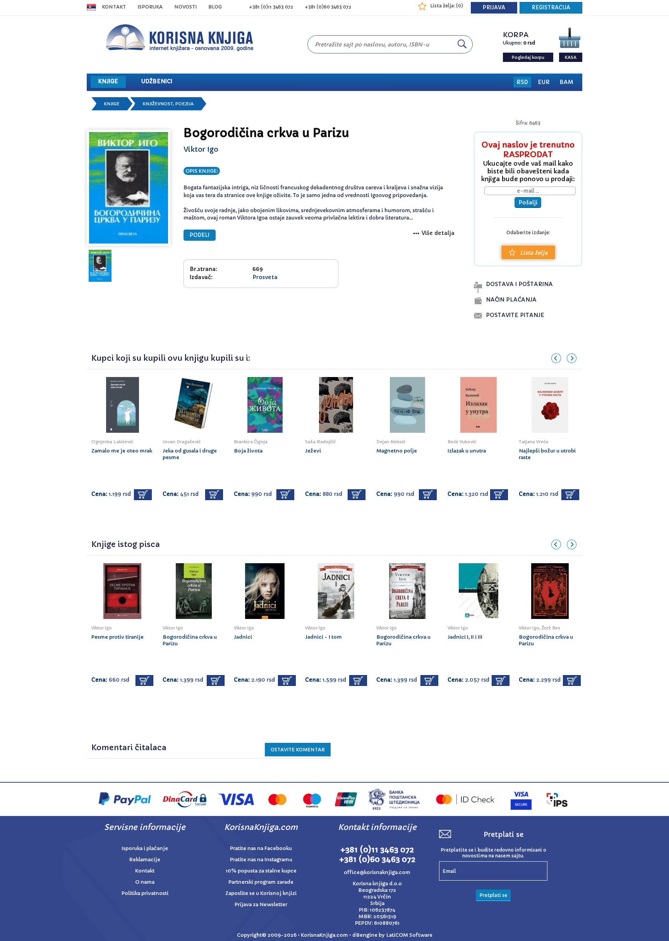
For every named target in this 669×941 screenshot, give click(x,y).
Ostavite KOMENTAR (298, 749)
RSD (522, 82)
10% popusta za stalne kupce (261, 870)
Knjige (112, 103)
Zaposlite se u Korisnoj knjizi (261, 893)
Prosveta (265, 277)
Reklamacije (144, 859)
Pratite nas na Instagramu (261, 859)
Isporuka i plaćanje (145, 848)
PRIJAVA (494, 7)
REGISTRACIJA (551, 7)
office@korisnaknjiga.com (377, 872)
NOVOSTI (185, 7)
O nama (144, 882)
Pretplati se (493, 895)
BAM (566, 82)
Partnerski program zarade (260, 882)
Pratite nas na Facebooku (261, 848)
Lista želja (533, 252)
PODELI (199, 235)
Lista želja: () (446, 6)
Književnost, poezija (168, 103)
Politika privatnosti (145, 893)
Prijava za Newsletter (261, 904)
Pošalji (527, 202)
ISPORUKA (150, 7)
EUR (544, 82)
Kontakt (114, 7)
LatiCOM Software (409, 935)
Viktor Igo (201, 149)
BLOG (215, 7)
